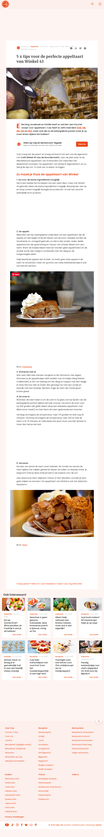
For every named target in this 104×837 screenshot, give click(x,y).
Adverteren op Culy (13, 757)
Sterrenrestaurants (80, 748)
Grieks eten (10, 782)
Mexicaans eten (12, 778)
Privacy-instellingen (14, 817)
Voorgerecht (44, 748)
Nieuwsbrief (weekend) (15, 748)
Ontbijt (41, 736)
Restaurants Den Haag (82, 744)
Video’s (75, 774)
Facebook (27, 366)
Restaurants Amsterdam (83, 732)
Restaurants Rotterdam (82, 740)
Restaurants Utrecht (81, 736)
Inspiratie (34, 46)
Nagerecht (43, 761)
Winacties (9, 752)
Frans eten (9, 807)
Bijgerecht (42, 757)
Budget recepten (46, 765)
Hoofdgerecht (44, 752)
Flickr (24, 544)
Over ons (9, 736)
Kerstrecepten (44, 732)
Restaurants (78, 728)
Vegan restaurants (80, 752)
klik (79, 127)
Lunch (41, 740)
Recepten (42, 728)
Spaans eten (10, 799)
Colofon (8, 740)
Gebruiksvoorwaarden (14, 761)
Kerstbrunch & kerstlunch (49, 787)
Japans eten (10, 803)
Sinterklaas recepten (47, 778)
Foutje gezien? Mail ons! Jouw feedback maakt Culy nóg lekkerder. (49, 583)
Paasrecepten (44, 795)
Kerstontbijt (43, 791)
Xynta (98, 825)
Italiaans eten (11, 791)
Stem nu (82, 144)
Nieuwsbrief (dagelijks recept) (18, 744)
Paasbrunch (43, 799)
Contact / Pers (11, 732)
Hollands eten (11, 811)
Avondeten (43, 744)
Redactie (24, 46)
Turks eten (9, 787)
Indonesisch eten (12, 795)
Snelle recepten (45, 769)
